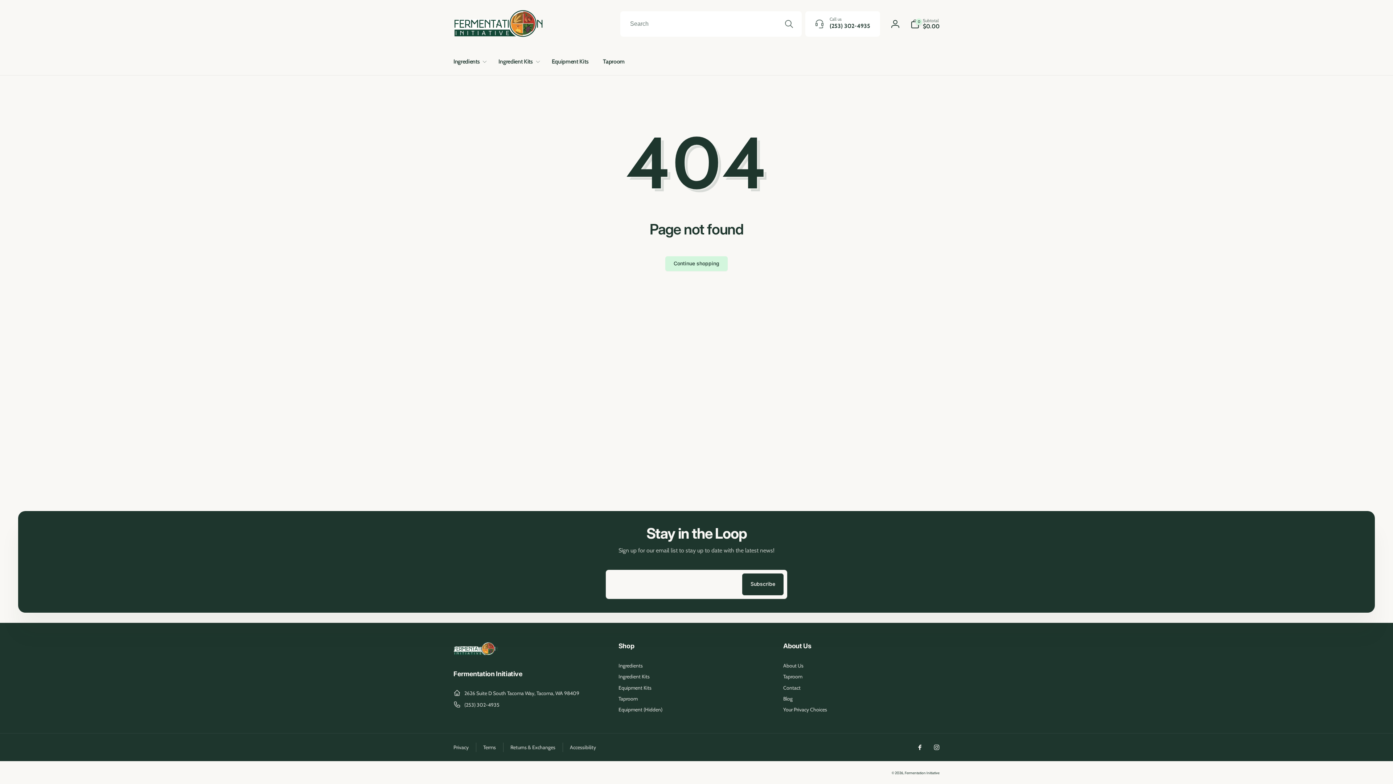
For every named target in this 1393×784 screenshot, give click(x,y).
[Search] (789, 24)
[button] (468, 61)
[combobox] (711, 24)
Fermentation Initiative (922, 773)
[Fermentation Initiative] (476, 654)
